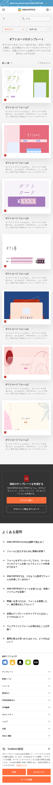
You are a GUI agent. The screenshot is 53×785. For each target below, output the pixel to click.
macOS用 (20, 662)
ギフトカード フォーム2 (16, 384)
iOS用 (36, 662)
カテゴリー (9, 29)
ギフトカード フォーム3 (16, 329)
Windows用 (5, 662)
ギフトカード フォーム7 (16, 107)
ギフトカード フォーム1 (16, 440)
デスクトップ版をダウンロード (26, 509)
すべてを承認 (26, 779)
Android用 (28, 662)
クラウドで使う (26, 500)
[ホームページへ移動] (26, 9)
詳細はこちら (21, 765)
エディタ (33, 29)
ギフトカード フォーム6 (16, 162)
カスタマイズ (38, 772)
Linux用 (12, 662)
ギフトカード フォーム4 (16, 273)
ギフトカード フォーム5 (16, 218)
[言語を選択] (48, 9)
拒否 (14, 772)
